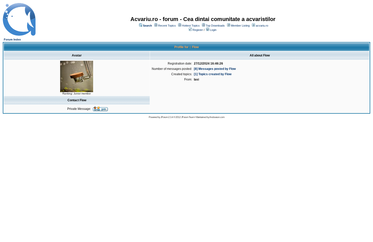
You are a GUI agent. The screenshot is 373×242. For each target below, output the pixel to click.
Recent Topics (167, 25)
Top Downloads (215, 25)
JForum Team (187, 117)
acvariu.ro (262, 25)
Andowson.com (216, 117)
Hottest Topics (191, 25)
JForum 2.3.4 (167, 117)
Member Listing (240, 25)
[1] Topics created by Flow (212, 74)
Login (213, 29)
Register (198, 29)
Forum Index (12, 39)
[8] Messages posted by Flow (215, 69)
